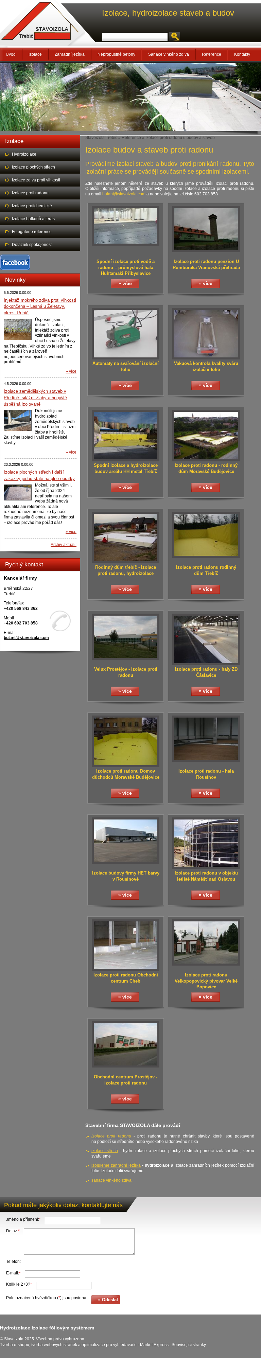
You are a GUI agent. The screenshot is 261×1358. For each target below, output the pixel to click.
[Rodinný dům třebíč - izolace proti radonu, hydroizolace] (125, 562)
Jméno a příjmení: (23, 1219)
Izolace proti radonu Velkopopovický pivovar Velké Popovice (206, 980)
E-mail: (13, 1273)
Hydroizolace (24, 154)
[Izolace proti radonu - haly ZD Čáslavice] (206, 664)
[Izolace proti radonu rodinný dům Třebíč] (206, 556)
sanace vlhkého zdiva (111, 1180)
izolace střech (104, 1150)
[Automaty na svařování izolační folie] (125, 358)
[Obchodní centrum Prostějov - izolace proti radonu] (125, 1066)
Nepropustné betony (116, 54)
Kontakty (242, 54)
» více (71, 371)
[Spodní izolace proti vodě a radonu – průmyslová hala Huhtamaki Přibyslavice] (125, 244)
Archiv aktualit (63, 544)
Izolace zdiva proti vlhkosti (36, 180)
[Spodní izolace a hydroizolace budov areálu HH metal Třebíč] (125, 460)
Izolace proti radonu (30, 193)
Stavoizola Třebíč (101, 137)
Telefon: (13, 1261)
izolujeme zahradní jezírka (116, 1165)
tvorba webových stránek (54, 1344)
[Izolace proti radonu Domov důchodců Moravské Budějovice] (125, 765)
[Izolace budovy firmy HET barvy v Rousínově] (125, 862)
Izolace (35, 54)
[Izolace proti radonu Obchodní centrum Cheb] (125, 969)
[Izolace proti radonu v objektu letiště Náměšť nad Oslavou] (206, 867)
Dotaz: (13, 1231)
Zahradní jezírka (70, 54)
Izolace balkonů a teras (33, 218)
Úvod (11, 54)
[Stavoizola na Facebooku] (15, 268)
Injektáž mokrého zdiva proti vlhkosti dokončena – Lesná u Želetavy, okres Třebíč (40, 306)
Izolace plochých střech (33, 167)
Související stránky (189, 1344)
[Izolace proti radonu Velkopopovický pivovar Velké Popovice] (206, 964)
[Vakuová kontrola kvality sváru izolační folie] (206, 358)
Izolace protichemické (32, 206)
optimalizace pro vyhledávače (109, 1344)
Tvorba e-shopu (14, 1344)
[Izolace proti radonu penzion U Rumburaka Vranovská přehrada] (206, 250)
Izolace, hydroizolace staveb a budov (168, 12)
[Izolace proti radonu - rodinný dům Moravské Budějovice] (206, 460)
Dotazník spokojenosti (32, 244)
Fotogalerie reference (32, 231)
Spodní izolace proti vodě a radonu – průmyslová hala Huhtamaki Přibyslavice (126, 267)
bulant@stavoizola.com (26, 637)
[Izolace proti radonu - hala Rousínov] (206, 760)
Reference (211, 54)
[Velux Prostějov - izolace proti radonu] (125, 658)
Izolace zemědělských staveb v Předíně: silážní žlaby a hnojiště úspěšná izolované (35, 397)
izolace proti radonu (111, 1136)
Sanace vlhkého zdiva (168, 54)
